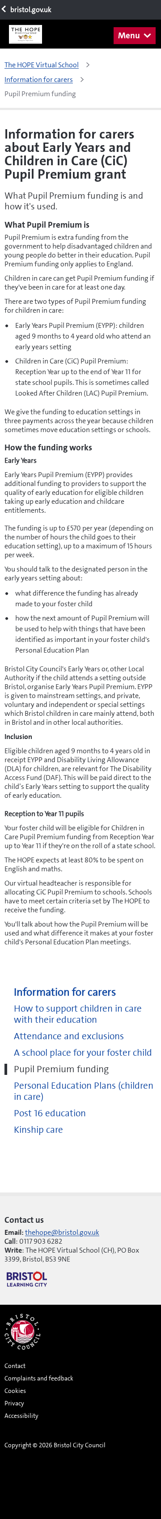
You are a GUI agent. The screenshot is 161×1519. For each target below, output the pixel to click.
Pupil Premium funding (61, 1069)
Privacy (14, 1403)
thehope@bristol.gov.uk (62, 1232)
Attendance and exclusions (69, 1036)
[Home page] (29, 34)
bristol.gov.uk (30, 9)
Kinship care (38, 1129)
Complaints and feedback (38, 1378)
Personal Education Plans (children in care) (83, 1091)
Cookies (15, 1391)
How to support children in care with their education (78, 1014)
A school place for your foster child (83, 1052)
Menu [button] (129, 35)
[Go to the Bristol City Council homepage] (22, 1332)
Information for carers (65, 992)
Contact (14, 1366)
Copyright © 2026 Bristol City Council (55, 1445)
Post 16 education (50, 1113)
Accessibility (21, 1416)
